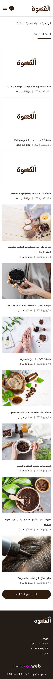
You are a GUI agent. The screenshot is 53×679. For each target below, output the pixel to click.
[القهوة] (41, 8)
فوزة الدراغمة (23, 91)
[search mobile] (11, 8)
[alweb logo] (33, 666)
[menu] (5, 8)
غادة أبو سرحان (25, 257)
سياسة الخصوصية (39, 644)
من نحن (44, 639)
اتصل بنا (44, 654)
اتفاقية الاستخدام (39, 649)
